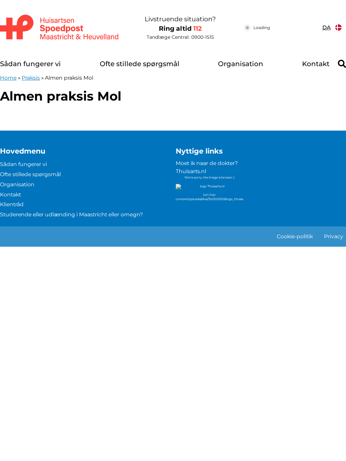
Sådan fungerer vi (30, 64)
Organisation (240, 64)
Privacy (333, 236)
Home (8, 78)
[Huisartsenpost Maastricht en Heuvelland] (60, 28)
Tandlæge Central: (180, 37)
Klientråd (12, 204)
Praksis (31, 78)
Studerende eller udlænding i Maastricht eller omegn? (71, 214)
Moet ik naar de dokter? (207, 163)
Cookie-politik (295, 236)
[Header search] (342, 64)
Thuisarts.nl (191, 171)
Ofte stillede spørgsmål (139, 64)
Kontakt (315, 64)
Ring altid (180, 28)
